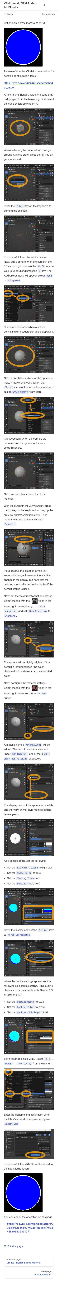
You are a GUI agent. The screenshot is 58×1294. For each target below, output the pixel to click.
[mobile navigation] (53, 5)
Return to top (48, 14)
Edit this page (15, 1246)
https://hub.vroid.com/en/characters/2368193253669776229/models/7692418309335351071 (30, 1227)
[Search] (44, 5)
